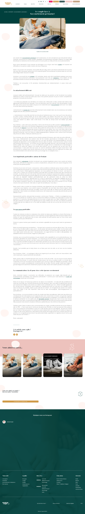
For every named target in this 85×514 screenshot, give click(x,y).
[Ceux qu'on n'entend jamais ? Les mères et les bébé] (42, 452)
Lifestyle (49, 4)
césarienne (56, 78)
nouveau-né (26, 110)
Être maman (5, 484)
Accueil (6, 11)
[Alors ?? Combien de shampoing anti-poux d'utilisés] (42, 431)
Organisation (25, 485)
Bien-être (33, 4)
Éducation (41, 4)
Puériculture (78, 487)
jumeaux (32, 76)
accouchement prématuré (29, 58)
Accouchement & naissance (20, 11)
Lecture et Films (79, 489)
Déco (77, 482)
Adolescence (59, 480)
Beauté (77, 480)
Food (77, 484)
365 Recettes (76, 1)
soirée (50, 1)
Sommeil (44, 478)
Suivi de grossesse (76, 4)
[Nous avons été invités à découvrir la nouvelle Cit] (15, 431)
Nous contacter (56, 503)
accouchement (55, 105)
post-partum (19, 209)
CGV (82, 503)
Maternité (18, 4)
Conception (5, 478)
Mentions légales (70, 503)
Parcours (62, 1)
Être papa (24, 478)
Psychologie (44, 482)
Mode (77, 478)
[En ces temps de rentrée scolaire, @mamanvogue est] (15, 452)
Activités (77, 485)
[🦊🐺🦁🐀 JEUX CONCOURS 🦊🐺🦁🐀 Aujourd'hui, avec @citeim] (69, 452)
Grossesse (4, 480)
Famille (25, 4)
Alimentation (45, 485)
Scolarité (58, 482)
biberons (24, 128)
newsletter (56, 1)
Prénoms (57, 4)
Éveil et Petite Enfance (61, 478)
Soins (43, 492)
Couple (24, 480)
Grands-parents (25, 484)
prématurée (25, 161)
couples (60, 64)
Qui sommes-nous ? (41, 503)
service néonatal (65, 125)
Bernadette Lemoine (44, 299)
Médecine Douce (45, 480)
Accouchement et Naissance (8, 482)
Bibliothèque (65, 4)
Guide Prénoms (69, 1)
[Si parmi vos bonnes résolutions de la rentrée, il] (69, 431)
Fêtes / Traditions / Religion (62, 484)
